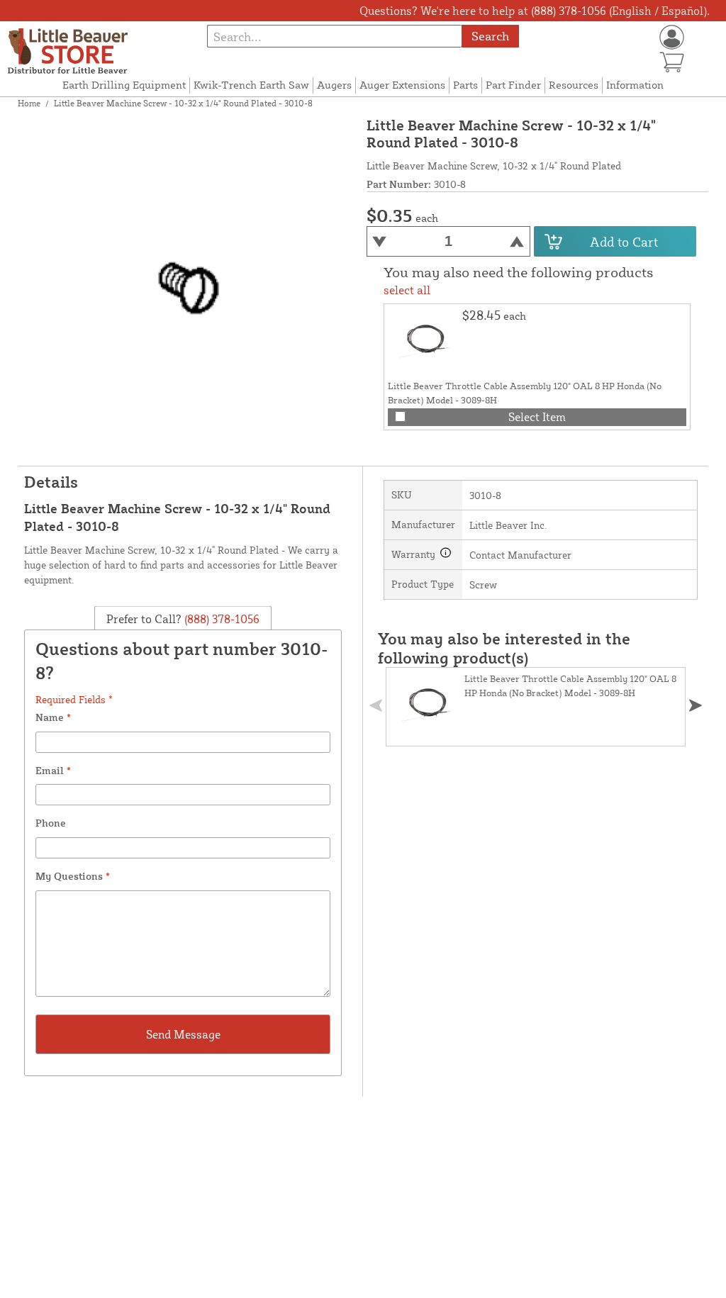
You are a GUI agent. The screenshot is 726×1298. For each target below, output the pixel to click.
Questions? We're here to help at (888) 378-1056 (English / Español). (534, 11)
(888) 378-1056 (220, 619)
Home (29, 103)
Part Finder (513, 84)
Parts (465, 84)
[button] (695, 705)
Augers (334, 84)
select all (407, 290)
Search (490, 35)
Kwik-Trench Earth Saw (251, 84)
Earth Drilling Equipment (124, 84)
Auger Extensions (402, 84)
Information (635, 84)
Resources (573, 84)
